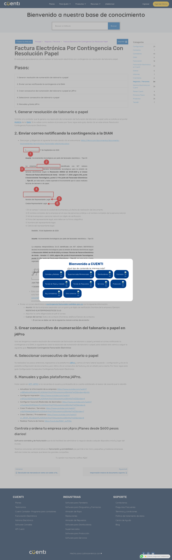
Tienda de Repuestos (81, 284)
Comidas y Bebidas (52, 274)
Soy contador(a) (51, 293)
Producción (117, 284)
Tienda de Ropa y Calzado (54, 284)
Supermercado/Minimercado (78, 274)
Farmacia (120, 274)
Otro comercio (71, 293)
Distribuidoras (103, 274)
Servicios (101, 284)
